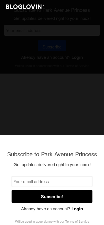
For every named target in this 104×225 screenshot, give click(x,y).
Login (77, 208)
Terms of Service (77, 221)
